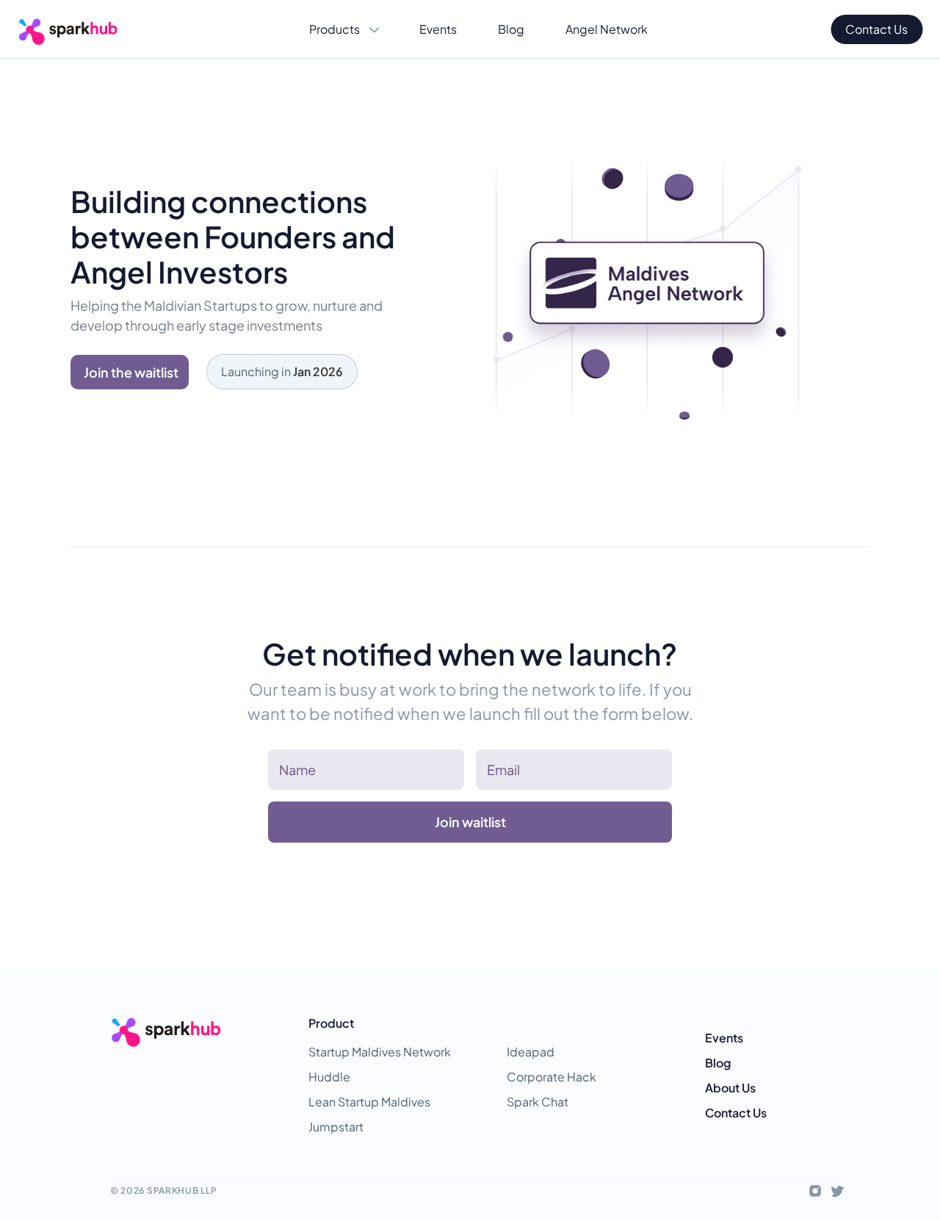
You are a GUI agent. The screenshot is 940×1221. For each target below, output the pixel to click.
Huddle (329, 1076)
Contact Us (736, 1112)
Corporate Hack (551, 1076)
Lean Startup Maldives (369, 1101)
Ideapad (530, 1051)
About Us (730, 1087)
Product (331, 1023)
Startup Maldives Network (379, 1051)
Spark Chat (537, 1101)
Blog (718, 1062)
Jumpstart (336, 1126)
